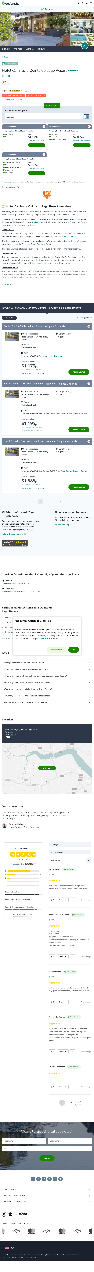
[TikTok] (44, 1179)
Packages (18, 49)
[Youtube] (60, 1179)
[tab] (6, 49)
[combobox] (17, 1248)
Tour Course (67, 236)
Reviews (41, 49)
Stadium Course (39, 222)
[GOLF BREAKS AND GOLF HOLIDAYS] (10, 3)
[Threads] (49, 1179)
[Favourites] (79, 3)
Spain (6, 57)
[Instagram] (38, 1179)
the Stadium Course (77, 233)
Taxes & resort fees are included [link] (36, 140)
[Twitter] (55, 1179)
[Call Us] (86, 3)
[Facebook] (33, 1179)
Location (30, 49)
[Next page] (60, 501)
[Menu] (91, 3)
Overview (6, 49)
